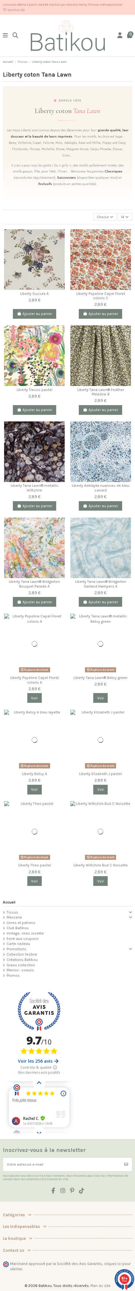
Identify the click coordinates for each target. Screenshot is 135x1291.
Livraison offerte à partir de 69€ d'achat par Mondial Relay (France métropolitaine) (62, 5)
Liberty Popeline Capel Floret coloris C (100, 295)
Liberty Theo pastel (34, 865)
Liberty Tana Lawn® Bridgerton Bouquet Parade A (34, 583)
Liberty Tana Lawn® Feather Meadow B (100, 392)
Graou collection (21, 965)
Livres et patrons (21, 922)
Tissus (12, 912)
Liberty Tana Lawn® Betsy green (100, 677)
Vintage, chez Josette (25, 933)
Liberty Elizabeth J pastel (100, 774)
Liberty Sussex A (34, 293)
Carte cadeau (18, 943)
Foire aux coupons (23, 938)
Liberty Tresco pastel (34, 390)
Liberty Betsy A (34, 774)
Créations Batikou (22, 959)
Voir (34, 698)
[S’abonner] (126, 1164)
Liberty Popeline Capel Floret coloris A (34, 679)
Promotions (16, 949)
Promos (13, 975)
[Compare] (60, 238)
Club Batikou (18, 928)
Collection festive (22, 954)
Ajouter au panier (37, 314)
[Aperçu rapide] (60, 258)
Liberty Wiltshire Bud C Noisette (100, 865)
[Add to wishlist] (60, 248)
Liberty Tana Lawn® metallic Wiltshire (34, 487)
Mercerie (14, 917)
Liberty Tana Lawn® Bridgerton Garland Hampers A (100, 583)
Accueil (9, 902)
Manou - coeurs (20, 970)
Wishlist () (16, 10)
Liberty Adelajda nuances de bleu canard (100, 487)
